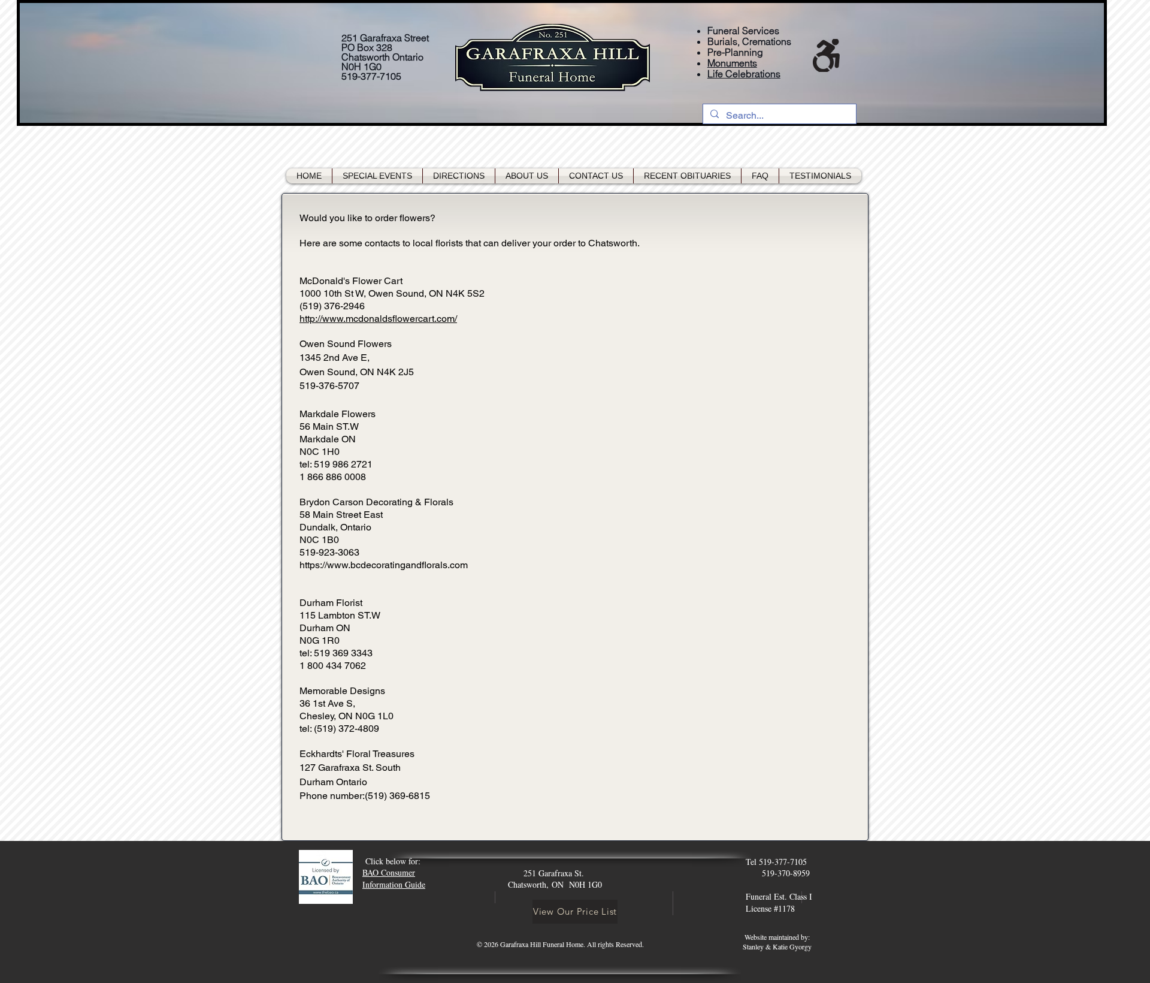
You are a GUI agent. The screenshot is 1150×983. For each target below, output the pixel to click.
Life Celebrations (743, 74)
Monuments (732, 63)
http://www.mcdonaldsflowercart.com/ (378, 318)
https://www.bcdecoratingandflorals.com (383, 565)
